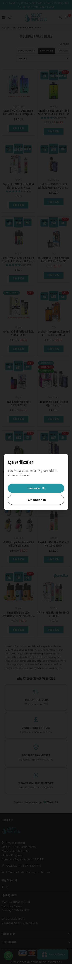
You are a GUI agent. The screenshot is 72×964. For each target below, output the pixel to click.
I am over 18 (36, 488)
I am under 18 (36, 500)
